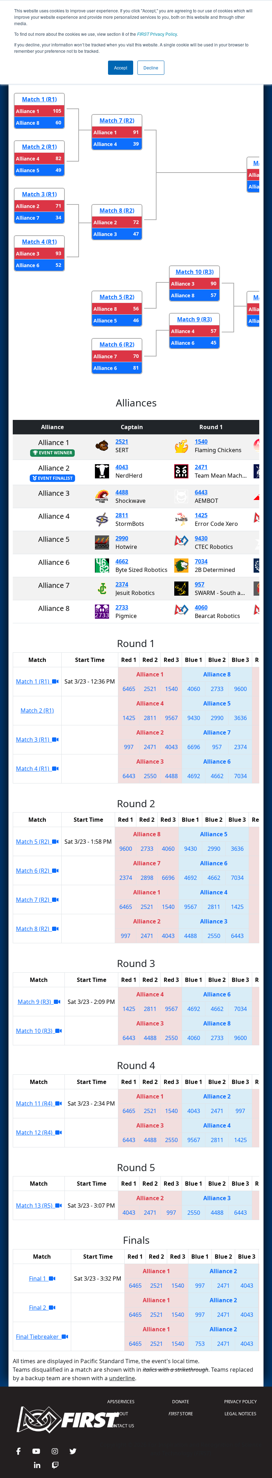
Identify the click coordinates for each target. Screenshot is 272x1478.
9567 (171, 718)
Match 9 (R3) (194, 319)
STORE (181, 1414)
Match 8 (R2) (117, 210)
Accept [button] (120, 67)
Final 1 (39, 1278)
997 (129, 747)
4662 (121, 561)
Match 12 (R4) (35, 1132)
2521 (121, 441)
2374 (121, 584)
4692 (193, 776)
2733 (121, 607)
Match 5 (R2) (117, 297)
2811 (121, 515)
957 (199, 584)
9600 (240, 689)
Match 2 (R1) (39, 147)
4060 (201, 607)
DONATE (180, 1402)
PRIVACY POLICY (240, 1402)
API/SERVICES (121, 1402)
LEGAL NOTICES (240, 1414)
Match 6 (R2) (117, 344)
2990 (121, 538)
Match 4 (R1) (39, 242)
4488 (121, 492)
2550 (150, 776)
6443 (201, 492)
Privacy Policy (157, 34)
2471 (201, 467)
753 (200, 1344)
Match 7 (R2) (117, 120)
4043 (121, 467)
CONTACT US (121, 1426)
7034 (201, 561)
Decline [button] (150, 67)
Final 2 (39, 1307)
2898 (147, 878)
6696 (193, 747)
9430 (201, 538)
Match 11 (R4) (35, 1103)
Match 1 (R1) (39, 99)
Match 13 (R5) (35, 1205)
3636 (240, 718)
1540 (201, 441)
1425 (201, 515)
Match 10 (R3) (195, 272)
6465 (129, 689)
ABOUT (121, 1414)
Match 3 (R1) (39, 194)
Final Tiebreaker (39, 1337)
